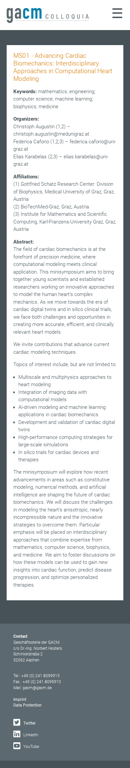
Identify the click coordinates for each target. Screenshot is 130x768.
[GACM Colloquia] (48, 21)
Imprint (19, 699)
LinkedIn (30, 735)
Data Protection (27, 705)
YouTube (30, 746)
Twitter (29, 723)
